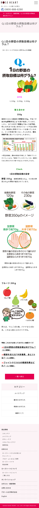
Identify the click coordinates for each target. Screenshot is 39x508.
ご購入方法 (6, 475)
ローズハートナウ (8, 462)
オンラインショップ (9, 479)
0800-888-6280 (14, 9)
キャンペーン (6, 456)
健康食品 (5, 445)
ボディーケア (6, 439)
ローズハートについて (9, 469)
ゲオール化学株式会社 (9, 492)
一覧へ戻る (19, 376)
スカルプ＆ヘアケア (8, 442)
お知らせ (5, 449)
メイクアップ (20, 393)
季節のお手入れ (19, 406)
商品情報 (5, 429)
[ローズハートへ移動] (4, 13)
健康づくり (19, 413)
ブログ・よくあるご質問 (10, 459)
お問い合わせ (6, 488)
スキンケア (6, 433)
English (4, 496)
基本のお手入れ (19, 400)
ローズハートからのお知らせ (11, 453)
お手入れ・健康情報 (9, 484)
